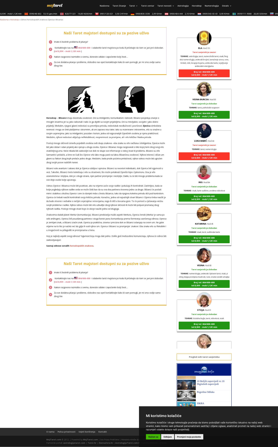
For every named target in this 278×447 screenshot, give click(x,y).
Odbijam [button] (167, 437)
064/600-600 (84, 47)
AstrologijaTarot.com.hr (128, 442)
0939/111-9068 (248, 13)
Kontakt (102, 431)
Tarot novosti (164, 6)
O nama (50, 431)
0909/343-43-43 (212, 13)
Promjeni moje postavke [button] (189, 437)
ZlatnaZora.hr (106, 442)
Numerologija (212, 6)
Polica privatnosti (66, 431)
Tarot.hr (92, 442)
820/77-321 (74, 13)
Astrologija (183, 6)
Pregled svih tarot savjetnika (204, 357)
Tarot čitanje (119, 6)
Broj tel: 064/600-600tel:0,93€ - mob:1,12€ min (204, 67)
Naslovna (104, 6)
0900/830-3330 (145, 13)
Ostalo (225, 6)
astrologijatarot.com (74, 442)
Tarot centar (147, 6)
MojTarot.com (53, 439)
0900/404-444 (178, 13)
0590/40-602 (39, 13)
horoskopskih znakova (81, 245)
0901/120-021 (110, 13)
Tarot (132, 6)
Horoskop (197, 6)
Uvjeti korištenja (87, 431)
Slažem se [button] (153, 437)
